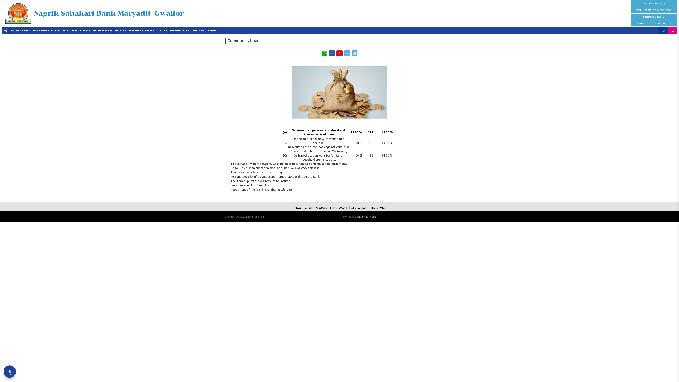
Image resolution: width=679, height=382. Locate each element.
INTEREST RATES (60, 30)
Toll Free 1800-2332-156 (654, 10)
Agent (187, 30)
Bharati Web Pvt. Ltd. (366, 216)
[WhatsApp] (324, 53)
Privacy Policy (377, 207)
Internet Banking (654, 3)
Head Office (135, 30)
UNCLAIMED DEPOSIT (204, 30)
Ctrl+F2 (10, 374)
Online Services (102, 30)
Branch (149, 30)
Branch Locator (339, 207)
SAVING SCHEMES (20, 30)
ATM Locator (358, 207)
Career (308, 207)
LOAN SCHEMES (40, 30)
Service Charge (81, 30)
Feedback (120, 30)
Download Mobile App (654, 23)
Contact (161, 30)
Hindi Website (654, 16)
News (298, 207)
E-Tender (175, 30)
